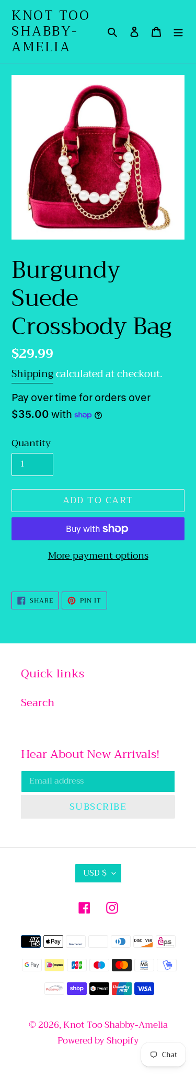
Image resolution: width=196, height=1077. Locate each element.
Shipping (32, 373)
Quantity (31, 443)
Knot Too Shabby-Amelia (50, 31)
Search (37, 703)
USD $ (95, 873)
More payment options (98, 556)
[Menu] (178, 31)
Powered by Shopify (98, 1040)
